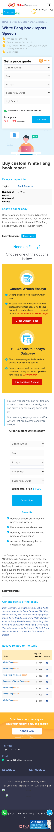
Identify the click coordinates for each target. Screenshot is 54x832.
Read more (28, 236)
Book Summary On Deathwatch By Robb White (25, 608)
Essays (7, 769)
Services (36, 769)
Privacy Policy (22, 781)
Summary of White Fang (16, 681)
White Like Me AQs (11, 631)
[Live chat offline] (40, 824)
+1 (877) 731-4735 (44, 10)
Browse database (18, 22)
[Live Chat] (49, 813)
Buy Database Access (27, 382)
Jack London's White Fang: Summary (20, 611)
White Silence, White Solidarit (35, 628)
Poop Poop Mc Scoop (15, 675)
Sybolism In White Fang (24, 624)
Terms (10, 781)
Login (49, 5)
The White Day (24, 621)
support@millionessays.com (19, 760)
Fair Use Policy (10, 785)
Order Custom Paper (27, 320)
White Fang (37, 621)
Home (5, 22)
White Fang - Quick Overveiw (16, 614)
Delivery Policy (38, 781)
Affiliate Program (43, 785)
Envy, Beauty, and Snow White (24, 618)
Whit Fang (44, 611)
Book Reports (25, 186)
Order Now (8, 12)
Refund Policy (26, 785)
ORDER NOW (27, 731)
